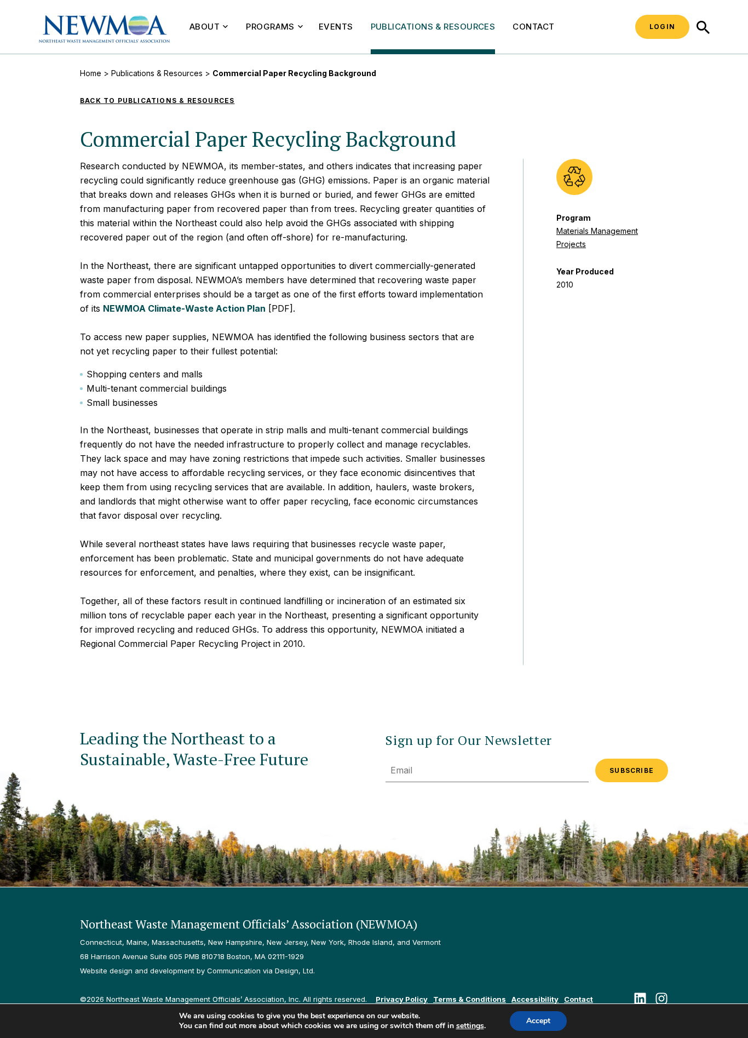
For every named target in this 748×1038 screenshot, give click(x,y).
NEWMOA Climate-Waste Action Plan (184, 308)
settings (470, 1026)
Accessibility (535, 999)
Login (662, 26)
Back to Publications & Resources (157, 100)
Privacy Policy (402, 999)
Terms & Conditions (469, 999)
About (204, 26)
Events (336, 26)
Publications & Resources (433, 26)
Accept (538, 1021)
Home (90, 73)
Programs (270, 26)
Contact (533, 26)
